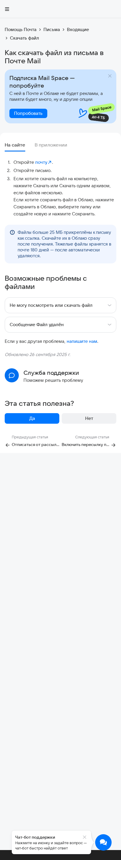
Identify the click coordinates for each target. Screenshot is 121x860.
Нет (89, 418)
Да (32, 418)
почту (41, 162)
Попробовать (28, 113)
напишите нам (82, 341)
